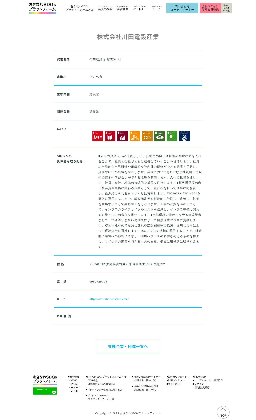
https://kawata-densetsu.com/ (109, 298)
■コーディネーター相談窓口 (208, 380)
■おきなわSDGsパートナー (146, 377)
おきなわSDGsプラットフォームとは (79, 8)
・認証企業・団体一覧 (144, 389)
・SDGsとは (92, 380)
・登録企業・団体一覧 (144, 380)
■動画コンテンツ (176, 380)
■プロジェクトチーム (97, 395)
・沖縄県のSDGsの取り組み (100, 384)
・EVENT (73, 384)
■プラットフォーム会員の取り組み (104, 389)
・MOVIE (73, 391)
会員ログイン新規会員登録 (210, 8)
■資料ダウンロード (177, 377)
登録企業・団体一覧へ (128, 346)
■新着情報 (73, 377)
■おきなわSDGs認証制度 (145, 386)
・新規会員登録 (201, 387)
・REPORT (74, 387)
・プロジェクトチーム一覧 (100, 399)
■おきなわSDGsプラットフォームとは (106, 377)
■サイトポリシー (176, 384)
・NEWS (72, 380)
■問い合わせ (199, 377)
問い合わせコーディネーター (182, 8)
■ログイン (198, 384)
